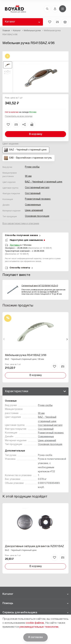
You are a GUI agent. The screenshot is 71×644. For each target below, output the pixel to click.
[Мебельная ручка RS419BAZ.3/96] (35, 347)
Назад (4, 339)
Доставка (15, 245)
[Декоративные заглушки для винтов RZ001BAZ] (35, 538)
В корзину (35, 134)
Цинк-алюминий (34, 210)
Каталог (10, 22)
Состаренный (32, 193)
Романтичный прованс (38, 199)
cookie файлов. (35, 623)
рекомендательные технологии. (39, 627)
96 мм (28, 176)
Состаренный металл (37, 188)
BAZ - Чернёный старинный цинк (43, 182)
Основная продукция (37, 216)
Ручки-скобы (32, 167)
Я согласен (35, 637)
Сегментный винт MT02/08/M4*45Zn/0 (39, 286)
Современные (33, 205)
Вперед (67, 339)
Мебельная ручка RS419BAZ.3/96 (25, 355)
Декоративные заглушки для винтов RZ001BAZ (34, 546)
